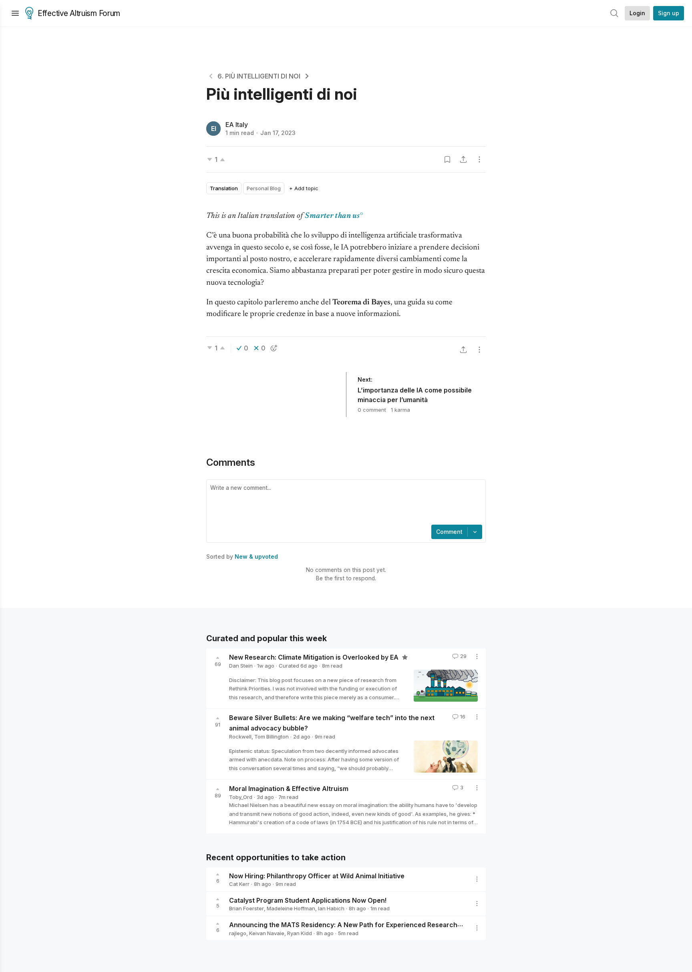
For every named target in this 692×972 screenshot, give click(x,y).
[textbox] (344, 503)
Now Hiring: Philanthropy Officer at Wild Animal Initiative (316, 875)
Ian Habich (331, 908)
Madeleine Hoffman (291, 908)
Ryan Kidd (299, 933)
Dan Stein (241, 665)
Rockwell (240, 736)
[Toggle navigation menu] (15, 13)
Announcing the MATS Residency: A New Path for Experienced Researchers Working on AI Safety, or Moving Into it (409, 925)
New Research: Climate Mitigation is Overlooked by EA (314, 657)
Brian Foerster (246, 908)
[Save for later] (447, 159)
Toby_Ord (240, 797)
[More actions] (479, 159)
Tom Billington (271, 736)
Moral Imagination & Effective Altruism (288, 789)
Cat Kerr (239, 884)
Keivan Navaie (266, 933)
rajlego (237, 933)
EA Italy (236, 125)
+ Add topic (303, 188)
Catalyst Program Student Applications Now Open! (307, 900)
